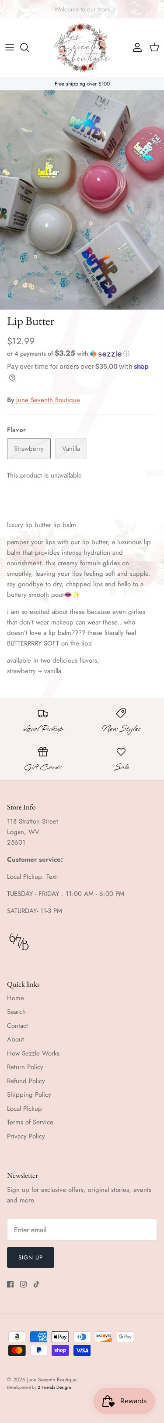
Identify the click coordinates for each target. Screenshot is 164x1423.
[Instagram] (23, 1284)
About (15, 1039)
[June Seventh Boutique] (82, 47)
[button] (82, 353)
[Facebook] (10, 1284)
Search (16, 1011)
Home (15, 998)
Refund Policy (26, 1081)
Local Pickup (24, 1108)
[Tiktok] (36, 1284)
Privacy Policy (26, 1136)
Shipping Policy (29, 1094)
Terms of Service (30, 1122)
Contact (17, 1026)
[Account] (135, 47)
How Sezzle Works (33, 1053)
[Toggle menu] (9, 47)
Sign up (30, 1257)
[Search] (28, 47)
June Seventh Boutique (48, 400)
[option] (82, 200)
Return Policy (25, 1067)
